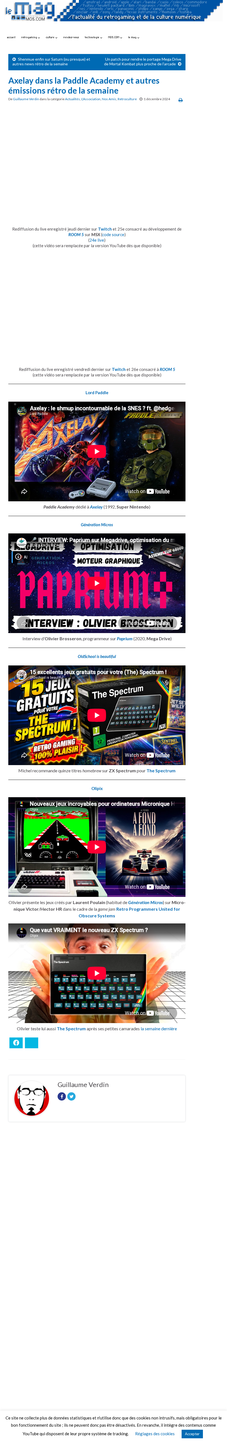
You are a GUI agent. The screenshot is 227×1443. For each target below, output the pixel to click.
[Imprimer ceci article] (181, 99)
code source (113, 234)
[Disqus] (96, 1202)
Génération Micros (97, 524)
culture (50, 37)
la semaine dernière (159, 1028)
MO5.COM (114, 37)
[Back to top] (214, 1430)
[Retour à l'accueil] (113, 16)
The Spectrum (161, 770)
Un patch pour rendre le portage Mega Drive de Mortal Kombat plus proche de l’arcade (142, 61)
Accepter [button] (192, 1434)
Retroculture (127, 99)
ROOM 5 (76, 234)
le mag (132, 37)
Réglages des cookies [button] (155, 1433)
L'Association (90, 99)
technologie (92, 37)
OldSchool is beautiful (97, 656)
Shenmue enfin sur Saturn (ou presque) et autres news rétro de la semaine (51, 61)
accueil (11, 37)
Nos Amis (109, 99)
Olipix (97, 788)
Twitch (105, 228)
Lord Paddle (97, 392)
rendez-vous (71, 37)
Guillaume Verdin (26, 99)
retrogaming (29, 37)
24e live (96, 240)
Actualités (72, 99)
